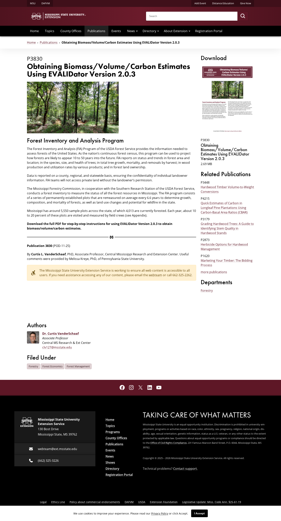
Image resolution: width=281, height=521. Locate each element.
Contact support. (185, 468)
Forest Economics (52, 366)
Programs (113, 432)
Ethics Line (58, 502)
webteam (155, 275)
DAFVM (45, 3)
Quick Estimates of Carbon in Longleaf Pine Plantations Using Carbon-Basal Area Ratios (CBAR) (224, 207)
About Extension (176, 31)
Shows (110, 462)
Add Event (200, 3)
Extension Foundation (164, 502)
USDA (141, 502)
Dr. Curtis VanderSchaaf (60, 333)
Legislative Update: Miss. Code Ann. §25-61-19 (211, 502)
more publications (214, 272)
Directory (149, 31)
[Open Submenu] (137, 31)
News (131, 31)
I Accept (199, 513)
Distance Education (223, 3)
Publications (96, 31)
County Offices (70, 31)
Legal (43, 502)
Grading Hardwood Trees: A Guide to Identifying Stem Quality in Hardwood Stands (227, 228)
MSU (32, 3)
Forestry (207, 290)
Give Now (245, 3)
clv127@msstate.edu (57, 347)
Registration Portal (208, 31)
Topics (49, 31)
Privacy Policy (159, 513)
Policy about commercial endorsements (95, 502)
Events (116, 31)
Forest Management (78, 366)
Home (34, 31)
